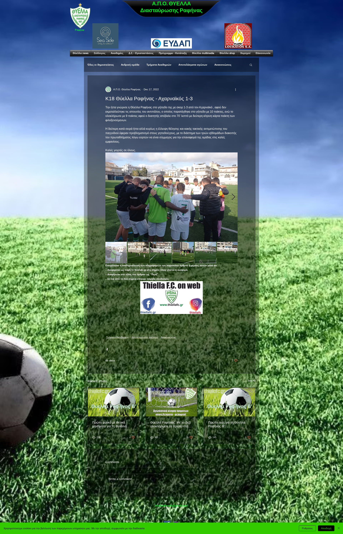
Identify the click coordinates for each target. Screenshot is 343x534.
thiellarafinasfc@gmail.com (171, 505)
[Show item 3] (161, 252)
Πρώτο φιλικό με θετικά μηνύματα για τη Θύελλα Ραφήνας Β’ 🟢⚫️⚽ (109, 424)
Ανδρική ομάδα (130, 64)
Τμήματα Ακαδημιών (158, 64)
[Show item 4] (183, 252)
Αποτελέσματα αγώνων (192, 64)
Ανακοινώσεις (222, 64)
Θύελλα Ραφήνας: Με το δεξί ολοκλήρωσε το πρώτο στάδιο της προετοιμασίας (171, 424)
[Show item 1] (116, 252)
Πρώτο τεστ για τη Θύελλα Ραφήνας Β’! (226, 424)
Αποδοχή (326, 528)
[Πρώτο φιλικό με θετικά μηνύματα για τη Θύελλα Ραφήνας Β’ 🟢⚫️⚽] (113, 402)
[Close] (339, 528)
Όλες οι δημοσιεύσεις (101, 64)
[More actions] (235, 89)
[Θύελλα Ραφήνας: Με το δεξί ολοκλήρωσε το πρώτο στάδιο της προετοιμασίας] (171, 402)
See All (251, 380)
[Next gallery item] (233, 197)
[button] (251, 64)
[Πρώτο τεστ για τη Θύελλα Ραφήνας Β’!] (229, 402)
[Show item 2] (138, 252)
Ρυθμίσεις (307, 528)
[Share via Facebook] (107, 349)
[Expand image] (171, 197)
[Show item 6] (227, 252)
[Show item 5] (205, 252)
